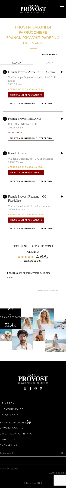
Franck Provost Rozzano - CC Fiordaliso (27, 198)
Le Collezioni (11, 415)
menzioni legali (9, 469)
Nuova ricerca (49, 54)
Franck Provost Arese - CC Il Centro (31, 72)
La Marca (7, 403)
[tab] (33, 275)
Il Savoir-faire (11, 409)
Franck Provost (17, 153)
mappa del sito (57, 473)
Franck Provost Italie (33, 8)
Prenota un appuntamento (26, 95)
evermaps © (54, 290)
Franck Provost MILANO (24, 118)
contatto (7, 439)
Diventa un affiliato (16, 433)
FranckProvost (14, 422)
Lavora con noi (12, 427)
